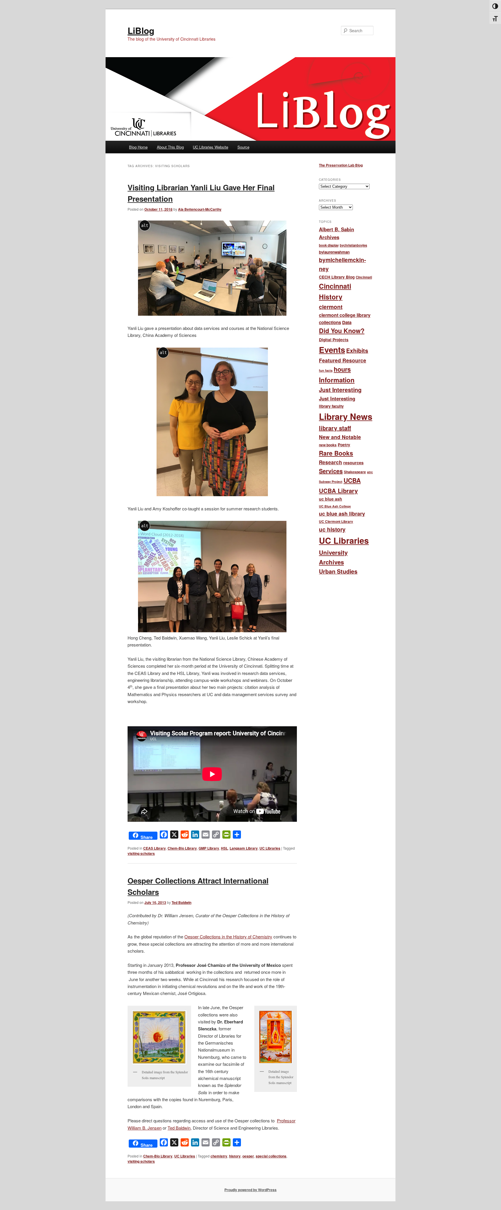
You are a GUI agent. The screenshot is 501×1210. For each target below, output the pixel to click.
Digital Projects (333, 339)
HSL (224, 848)
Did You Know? (341, 330)
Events (332, 349)
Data (346, 322)
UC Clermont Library (336, 521)
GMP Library (209, 848)
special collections (271, 1156)
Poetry (344, 444)
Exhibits (357, 350)
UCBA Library (338, 490)
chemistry (218, 1156)
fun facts (326, 370)
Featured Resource (342, 360)
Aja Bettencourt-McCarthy (200, 209)
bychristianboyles (353, 245)
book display (329, 245)
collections (330, 322)
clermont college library (345, 315)
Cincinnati (364, 277)
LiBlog (141, 30)
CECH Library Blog (337, 277)
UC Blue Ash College (335, 506)
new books (328, 444)
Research (330, 462)
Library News (345, 416)
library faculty (331, 406)
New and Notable (340, 436)
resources (353, 462)
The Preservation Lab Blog (341, 165)
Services (331, 471)
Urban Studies (338, 571)
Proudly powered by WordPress (250, 1189)
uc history (332, 529)
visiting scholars (141, 853)
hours (342, 369)
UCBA (352, 480)
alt (144, 225)
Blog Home (138, 147)
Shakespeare (355, 471)
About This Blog (170, 147)
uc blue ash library (342, 513)
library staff (335, 428)
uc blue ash (330, 499)
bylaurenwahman (334, 252)
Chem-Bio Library (182, 848)
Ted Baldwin (181, 902)
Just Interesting (340, 390)
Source (243, 147)
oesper (248, 1156)
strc (370, 472)
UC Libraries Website (210, 147)
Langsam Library (244, 848)
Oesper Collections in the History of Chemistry (228, 936)
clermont (330, 307)
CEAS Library (154, 848)
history (235, 1156)
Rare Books (336, 453)
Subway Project (330, 481)
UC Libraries (269, 848)
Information (337, 379)
